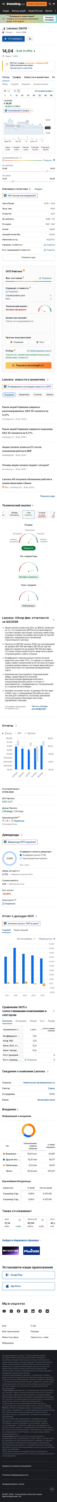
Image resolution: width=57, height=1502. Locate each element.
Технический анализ (16, 505)
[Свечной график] (5, 90)
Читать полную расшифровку (40, 707)
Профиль (15, 84)
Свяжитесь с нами (39, 1337)
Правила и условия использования (16, 1466)
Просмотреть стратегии (21, 68)
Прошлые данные (40, 84)
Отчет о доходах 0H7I (18, 916)
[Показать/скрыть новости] (18, 90)
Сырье (51, 1088)
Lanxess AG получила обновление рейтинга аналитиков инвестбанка (27, 481)
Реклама (35, 1331)
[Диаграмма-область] (8, 90)
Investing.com (8, 455)
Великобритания (46, 1100)
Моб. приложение (10, 1331)
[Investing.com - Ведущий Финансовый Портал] (16, 4)
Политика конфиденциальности (15, 1475)
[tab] (14, 514)
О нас (33, 1326)
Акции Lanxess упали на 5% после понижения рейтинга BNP (22, 449)
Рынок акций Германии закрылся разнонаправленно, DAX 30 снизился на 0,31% (25, 411)
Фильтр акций (19, 11)
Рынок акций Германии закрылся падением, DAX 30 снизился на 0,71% (27, 431)
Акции (6, 11)
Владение (26, 84)
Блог (4, 1326)
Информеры (8, 1343)
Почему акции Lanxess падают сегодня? (25, 465)
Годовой (6, 930)
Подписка (48, 160)
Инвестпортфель (10, 1337)
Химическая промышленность (39, 1082)
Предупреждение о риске (13, 1484)
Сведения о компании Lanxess (23, 1071)
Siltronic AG (32, 1219)
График (17, 77)
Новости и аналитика (36, 77)
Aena (7, 1219)
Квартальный (21, 930)
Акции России (35, 11)
